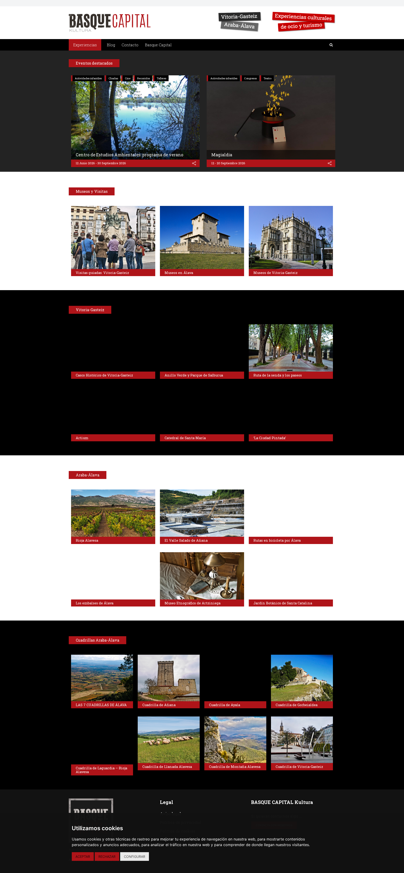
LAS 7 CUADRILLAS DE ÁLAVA (101, 705)
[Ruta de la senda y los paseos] (291, 348)
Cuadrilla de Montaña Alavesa (234, 766)
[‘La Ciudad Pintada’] (291, 410)
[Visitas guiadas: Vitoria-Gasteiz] (113, 237)
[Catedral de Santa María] (202, 410)
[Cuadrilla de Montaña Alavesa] (235, 739)
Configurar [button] (134, 856)
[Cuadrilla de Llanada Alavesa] (169, 739)
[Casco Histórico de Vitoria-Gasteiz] (113, 348)
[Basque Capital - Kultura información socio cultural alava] (110, 23)
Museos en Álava (179, 272)
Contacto (130, 44)
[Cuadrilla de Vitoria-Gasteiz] (302, 739)
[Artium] (113, 410)
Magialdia (221, 154)
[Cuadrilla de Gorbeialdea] (302, 678)
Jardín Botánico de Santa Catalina (282, 603)
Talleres (161, 78)
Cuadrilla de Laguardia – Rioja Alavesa (101, 770)
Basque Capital (158, 44)
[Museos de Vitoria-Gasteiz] (291, 237)
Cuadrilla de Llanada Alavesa (167, 766)
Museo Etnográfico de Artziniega (192, 603)
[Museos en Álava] (202, 237)
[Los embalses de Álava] (113, 575)
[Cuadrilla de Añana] (169, 678)
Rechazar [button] (106, 856)
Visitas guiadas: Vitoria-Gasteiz (102, 272)
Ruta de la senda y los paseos (277, 375)
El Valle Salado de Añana (186, 540)
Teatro (267, 78)
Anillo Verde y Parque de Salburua (194, 375)
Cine (127, 78)
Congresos (250, 78)
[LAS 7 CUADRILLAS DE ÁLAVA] (102, 678)
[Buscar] (331, 45)
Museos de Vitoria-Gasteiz (275, 272)
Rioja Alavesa (87, 540)
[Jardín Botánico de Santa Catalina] (291, 575)
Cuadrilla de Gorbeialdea (296, 705)
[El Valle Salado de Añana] (202, 513)
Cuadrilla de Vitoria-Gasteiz (299, 766)
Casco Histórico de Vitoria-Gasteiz (104, 375)
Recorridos (143, 78)
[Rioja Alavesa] (113, 513)
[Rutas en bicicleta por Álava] (291, 513)
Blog (111, 44)
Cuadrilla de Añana (159, 705)
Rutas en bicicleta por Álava (277, 540)
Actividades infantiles (88, 78)
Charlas (113, 78)
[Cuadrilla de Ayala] (235, 678)
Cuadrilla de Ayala (224, 705)
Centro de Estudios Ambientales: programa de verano (129, 154)
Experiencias (85, 44)
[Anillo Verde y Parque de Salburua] (202, 348)
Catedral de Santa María (185, 438)
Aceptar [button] (83, 856)
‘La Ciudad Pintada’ (269, 438)
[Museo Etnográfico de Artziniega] (202, 575)
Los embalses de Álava (94, 603)
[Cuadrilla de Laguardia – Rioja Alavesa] (102, 740)
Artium (82, 438)
